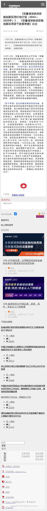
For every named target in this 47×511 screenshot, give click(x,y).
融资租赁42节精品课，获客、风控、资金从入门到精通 (21, 305)
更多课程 (5, 229)
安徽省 (15, 195)
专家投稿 (26, 453)
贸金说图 (39, 453)
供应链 (21, 195)
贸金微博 (26, 456)
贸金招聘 (39, 456)
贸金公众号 (20, 502)
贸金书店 (39, 459)
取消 (4, 448)
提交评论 (40, 216)
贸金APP (31, 502)
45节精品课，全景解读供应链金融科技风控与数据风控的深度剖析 (22, 262)
